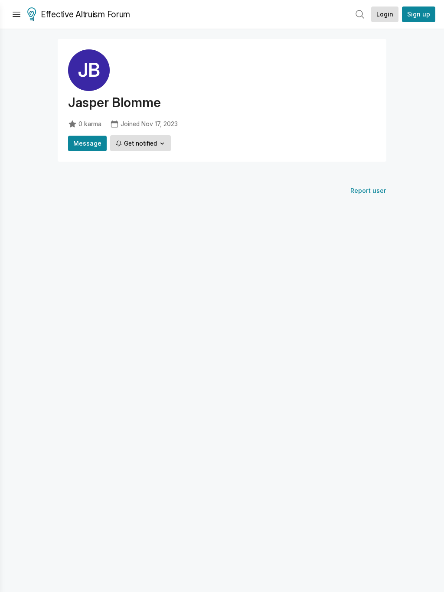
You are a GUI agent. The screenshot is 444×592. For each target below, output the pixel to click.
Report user (368, 190)
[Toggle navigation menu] (16, 14)
